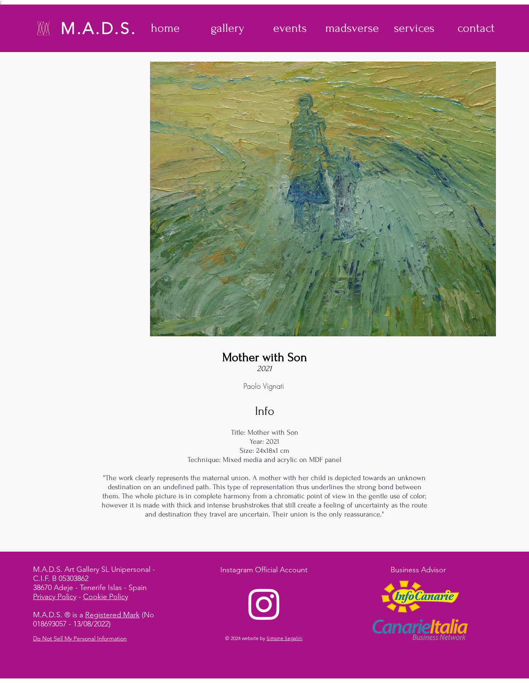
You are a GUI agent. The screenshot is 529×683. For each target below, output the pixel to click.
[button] (227, 28)
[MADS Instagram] (264, 603)
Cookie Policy (105, 596)
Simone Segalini (285, 638)
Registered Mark (112, 614)
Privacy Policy (54, 596)
